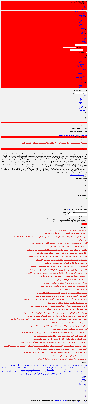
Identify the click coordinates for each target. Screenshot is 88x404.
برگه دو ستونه (79, 74)
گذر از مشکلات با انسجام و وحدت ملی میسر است (70, 329)
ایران (50, 367)
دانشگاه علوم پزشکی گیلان (26, 367)
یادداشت (83, 30)
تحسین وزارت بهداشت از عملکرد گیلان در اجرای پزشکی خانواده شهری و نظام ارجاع (58, 256)
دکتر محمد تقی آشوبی (72, 369)
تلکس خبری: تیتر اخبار (80, 385)
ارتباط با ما (82, 7)
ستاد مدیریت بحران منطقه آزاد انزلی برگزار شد (71, 279)
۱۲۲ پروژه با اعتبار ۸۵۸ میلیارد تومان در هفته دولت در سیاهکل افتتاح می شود (61, 293)
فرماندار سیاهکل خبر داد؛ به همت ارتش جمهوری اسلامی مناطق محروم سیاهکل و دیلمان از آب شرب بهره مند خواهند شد (45, 346)
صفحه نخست (82, 13)
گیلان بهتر (44, 373)
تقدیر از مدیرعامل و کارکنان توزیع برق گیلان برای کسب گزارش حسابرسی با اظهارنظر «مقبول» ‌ (54, 352)
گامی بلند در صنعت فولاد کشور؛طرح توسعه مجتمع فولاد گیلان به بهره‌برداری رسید (59, 243)
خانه (84, 376)
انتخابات (57, 367)
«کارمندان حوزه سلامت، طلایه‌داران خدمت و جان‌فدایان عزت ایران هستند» (61, 260)
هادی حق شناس (70, 373)
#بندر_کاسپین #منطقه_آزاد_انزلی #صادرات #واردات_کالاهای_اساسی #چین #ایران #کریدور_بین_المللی (55, 365)
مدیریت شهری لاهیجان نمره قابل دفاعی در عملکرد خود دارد (66, 246)
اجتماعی (80, 19)
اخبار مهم (82, 16)
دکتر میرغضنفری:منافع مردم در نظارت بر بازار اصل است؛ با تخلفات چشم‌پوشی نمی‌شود (57, 316)
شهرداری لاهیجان (84, 371)
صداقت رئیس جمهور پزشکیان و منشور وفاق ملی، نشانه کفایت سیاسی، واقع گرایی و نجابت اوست (53, 342)
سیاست (35, 370)
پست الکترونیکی (65, 214)
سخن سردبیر (82, 15)
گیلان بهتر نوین (29, 373)
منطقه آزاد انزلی (10, 371)
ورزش (80, 26)
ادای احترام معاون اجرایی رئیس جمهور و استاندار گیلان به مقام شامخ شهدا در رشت (58, 270)
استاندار (4, 365)
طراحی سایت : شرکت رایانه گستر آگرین (78, 401)
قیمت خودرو (82, 381)
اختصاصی (82, 28)
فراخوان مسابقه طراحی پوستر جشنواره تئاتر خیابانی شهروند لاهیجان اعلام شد (60, 336)
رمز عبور (85, 49)
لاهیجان (23, 371)
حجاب (36, 367)
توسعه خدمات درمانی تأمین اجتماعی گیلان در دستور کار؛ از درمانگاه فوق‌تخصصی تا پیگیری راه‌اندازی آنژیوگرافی (49, 319)
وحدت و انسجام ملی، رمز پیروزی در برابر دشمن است (68, 230)
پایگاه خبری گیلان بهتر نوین (61, 400)
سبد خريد (80, 73)
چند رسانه (82, 64)
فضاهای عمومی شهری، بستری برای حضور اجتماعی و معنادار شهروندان (54, 142)
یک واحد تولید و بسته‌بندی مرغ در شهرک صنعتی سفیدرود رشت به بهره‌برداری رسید (59, 306)
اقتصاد (80, 20)
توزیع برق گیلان (42, 367)
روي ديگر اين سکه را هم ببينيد (77, 240)
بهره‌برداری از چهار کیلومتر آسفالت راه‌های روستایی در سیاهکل (65, 263)
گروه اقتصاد (79, 78)
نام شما (67, 213)
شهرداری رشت (7, 369)
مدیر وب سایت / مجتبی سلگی (77, 175)
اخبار (83, 57)
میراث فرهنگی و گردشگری (80, 373)
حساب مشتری (78, 68)
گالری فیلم (82, 32)
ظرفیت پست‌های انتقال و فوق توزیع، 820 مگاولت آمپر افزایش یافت (64, 286)
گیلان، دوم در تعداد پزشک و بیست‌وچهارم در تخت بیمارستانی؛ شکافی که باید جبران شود (57, 250)
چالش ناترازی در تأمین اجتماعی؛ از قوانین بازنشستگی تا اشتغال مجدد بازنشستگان (59, 326)
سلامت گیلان (44, 369)
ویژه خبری (82, 17)
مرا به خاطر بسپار (82, 52)
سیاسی (80, 21)
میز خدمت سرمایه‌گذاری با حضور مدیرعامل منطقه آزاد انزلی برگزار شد (62, 276)
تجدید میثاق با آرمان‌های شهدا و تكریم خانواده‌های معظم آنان (66, 309)
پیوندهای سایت (78, 72)
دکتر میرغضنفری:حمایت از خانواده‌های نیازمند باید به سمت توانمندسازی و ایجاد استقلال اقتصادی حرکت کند (50, 236)
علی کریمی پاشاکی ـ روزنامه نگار (44, 371)
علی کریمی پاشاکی (71, 371)
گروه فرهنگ (79, 81)
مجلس (18, 371)
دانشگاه (80, 25)
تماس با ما (79, 70)
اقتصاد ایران (64, 367)
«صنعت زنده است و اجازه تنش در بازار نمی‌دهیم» (70, 355)
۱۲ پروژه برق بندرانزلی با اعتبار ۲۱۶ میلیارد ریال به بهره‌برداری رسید (64, 233)
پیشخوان (72, 135)
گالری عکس (82, 33)
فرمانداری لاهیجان (34, 371)
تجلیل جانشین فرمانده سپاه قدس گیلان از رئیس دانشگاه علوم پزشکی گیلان (61, 253)
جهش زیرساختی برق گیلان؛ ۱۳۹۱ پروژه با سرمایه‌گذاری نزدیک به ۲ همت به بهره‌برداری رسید (55, 299)
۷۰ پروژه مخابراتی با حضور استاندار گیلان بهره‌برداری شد (67, 303)
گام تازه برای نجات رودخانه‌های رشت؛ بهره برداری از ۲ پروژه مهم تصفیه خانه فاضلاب (58, 266)
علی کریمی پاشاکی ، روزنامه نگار (58, 371)
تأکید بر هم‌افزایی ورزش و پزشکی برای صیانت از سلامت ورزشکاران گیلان (62, 349)
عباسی (79, 371)
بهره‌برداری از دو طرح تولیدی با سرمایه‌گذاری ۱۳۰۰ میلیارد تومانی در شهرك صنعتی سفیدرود (55, 313)
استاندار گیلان (84, 367)
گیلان (83, 29)
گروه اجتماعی (79, 77)
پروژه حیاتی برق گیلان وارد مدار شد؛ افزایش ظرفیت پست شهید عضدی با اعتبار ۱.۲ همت (56, 273)
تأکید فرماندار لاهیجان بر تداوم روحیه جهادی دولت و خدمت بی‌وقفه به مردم (61, 296)
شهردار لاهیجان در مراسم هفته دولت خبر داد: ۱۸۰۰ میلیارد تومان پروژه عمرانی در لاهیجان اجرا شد (53, 332)
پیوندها (83, 6)
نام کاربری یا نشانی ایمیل (81, 47)
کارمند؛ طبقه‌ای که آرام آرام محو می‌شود (73, 289)
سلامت (50, 370)
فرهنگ (80, 22)
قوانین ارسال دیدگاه (83, 216)
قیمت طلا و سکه (81, 383)
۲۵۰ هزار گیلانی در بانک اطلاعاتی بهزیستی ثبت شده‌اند (68, 322)
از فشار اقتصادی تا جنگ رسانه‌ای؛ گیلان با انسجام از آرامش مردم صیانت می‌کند (60, 339)
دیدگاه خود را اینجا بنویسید (69, 212)
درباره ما (83, 8)
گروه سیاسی (79, 79)
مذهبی (80, 24)
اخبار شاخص (78, 135)
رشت (63, 370)
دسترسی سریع (81, 69)
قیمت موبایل (82, 384)
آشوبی (21, 365)
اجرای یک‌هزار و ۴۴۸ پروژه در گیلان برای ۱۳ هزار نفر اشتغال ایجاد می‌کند (62, 359)
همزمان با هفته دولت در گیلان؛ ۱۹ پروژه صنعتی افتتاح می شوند (65, 283)
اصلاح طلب (78, 367)
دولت (85, 369)
